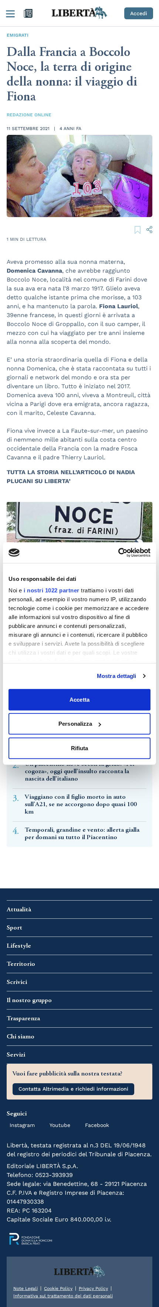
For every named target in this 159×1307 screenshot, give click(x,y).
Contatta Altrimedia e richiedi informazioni (73, 1089)
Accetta (79, 699)
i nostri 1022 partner (52, 590)
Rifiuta (79, 748)
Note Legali (25, 1288)
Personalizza (75, 724)
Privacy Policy (93, 1288)
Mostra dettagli (116, 676)
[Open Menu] (10, 13)
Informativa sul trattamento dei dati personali (63, 1296)
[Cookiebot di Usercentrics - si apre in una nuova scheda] (118, 553)
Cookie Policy (58, 1288)
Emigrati (17, 35)
